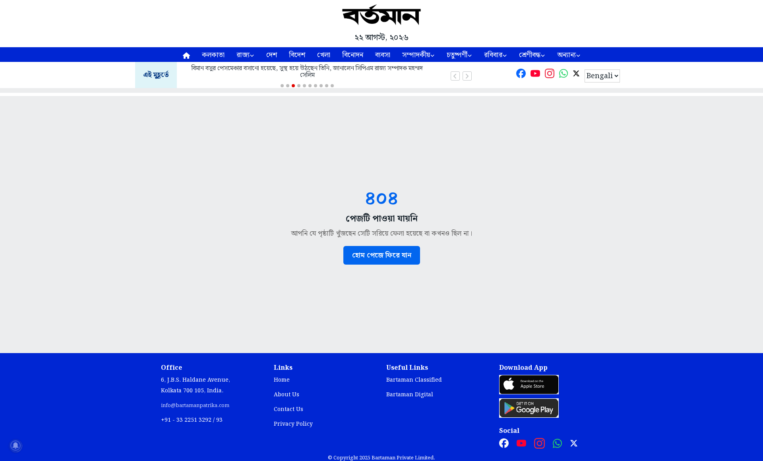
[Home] (186, 54)
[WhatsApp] (563, 75)
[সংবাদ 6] (310, 85)
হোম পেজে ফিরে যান (381, 255)
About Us (286, 394)
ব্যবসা (382, 55)
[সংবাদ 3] (293, 85)
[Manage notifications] (15, 445)
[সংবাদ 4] (298, 85)
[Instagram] (549, 75)
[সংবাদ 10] (332, 85)
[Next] (467, 76)
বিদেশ (297, 55)
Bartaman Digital (409, 394)
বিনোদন (352, 55)
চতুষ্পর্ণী (457, 55)
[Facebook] (521, 75)
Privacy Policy (293, 424)
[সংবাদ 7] (315, 85)
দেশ (271, 55)
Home (282, 380)
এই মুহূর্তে (156, 75)
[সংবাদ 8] (321, 85)
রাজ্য (243, 55)
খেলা (323, 55)
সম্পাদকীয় (416, 55)
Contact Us (288, 409)
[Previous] (455, 76)
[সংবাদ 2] (287, 85)
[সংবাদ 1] (282, 85)
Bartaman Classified (414, 380)
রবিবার (493, 55)
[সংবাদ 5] (304, 85)
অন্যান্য (566, 55)
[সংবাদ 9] (326, 85)
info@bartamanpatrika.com (195, 405)
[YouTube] (535, 75)
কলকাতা (213, 55)
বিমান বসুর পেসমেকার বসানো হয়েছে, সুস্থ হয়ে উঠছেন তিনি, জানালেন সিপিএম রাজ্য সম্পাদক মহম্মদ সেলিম (307, 72)
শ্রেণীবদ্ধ (529, 55)
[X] (576, 75)
